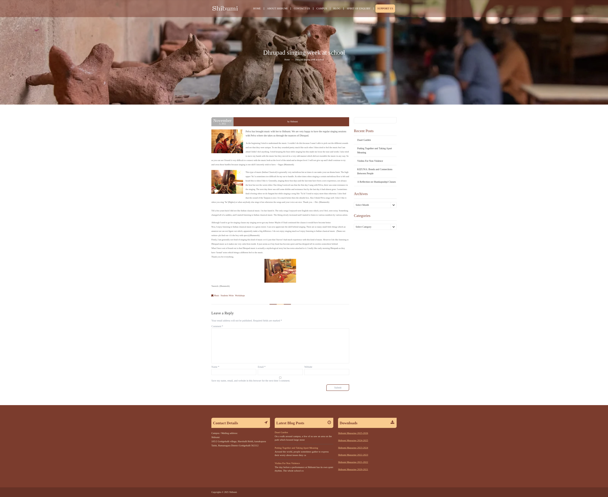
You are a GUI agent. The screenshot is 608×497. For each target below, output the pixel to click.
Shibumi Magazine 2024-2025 (353, 440)
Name (215, 367)
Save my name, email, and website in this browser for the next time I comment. (250, 380)
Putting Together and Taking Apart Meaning (296, 448)
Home (257, 8)
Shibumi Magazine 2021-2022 (353, 462)
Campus (321, 8)
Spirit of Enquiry (359, 8)
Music (216, 295)
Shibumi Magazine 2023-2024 (353, 447)
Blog (336, 8)
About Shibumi (277, 8)
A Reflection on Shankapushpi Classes (376, 181)
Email (262, 367)
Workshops (240, 295)
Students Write (227, 295)
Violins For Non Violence (370, 161)
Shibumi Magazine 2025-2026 (353, 433)
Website (308, 367)
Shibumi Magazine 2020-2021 (353, 469)
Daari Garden (364, 140)
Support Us (385, 8)
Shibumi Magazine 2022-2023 (353, 455)
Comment (217, 326)
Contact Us (302, 8)
